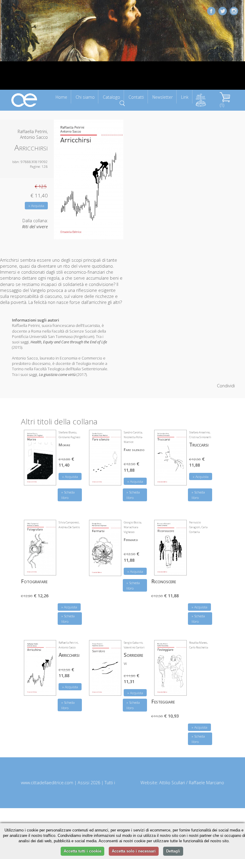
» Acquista (36, 205)
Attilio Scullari (172, 782)
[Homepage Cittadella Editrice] (24, 100)
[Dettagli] (47, 477)
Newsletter (162, 97)
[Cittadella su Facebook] (211, 10)
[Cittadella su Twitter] (223, 10)
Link (185, 97)
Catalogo (111, 97)
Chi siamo (85, 97)
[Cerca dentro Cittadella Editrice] (122, 102)
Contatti (136, 97)
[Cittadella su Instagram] (234, 10)
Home (61, 97)
